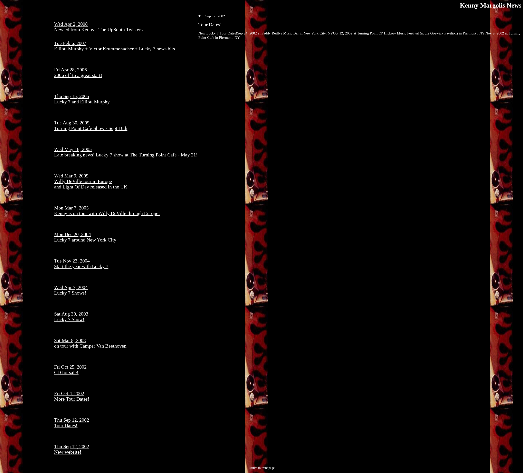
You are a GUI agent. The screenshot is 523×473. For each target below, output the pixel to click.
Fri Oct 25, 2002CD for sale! (70, 369)
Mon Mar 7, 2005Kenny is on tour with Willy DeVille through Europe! (107, 210)
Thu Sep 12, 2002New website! (71, 449)
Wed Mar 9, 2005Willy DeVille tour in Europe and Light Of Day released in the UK (90, 181)
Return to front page (262, 468)
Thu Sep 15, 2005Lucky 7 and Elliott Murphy (82, 99)
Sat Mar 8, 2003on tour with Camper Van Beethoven (90, 343)
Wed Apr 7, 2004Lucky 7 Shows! (71, 290)
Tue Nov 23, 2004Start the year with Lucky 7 (81, 263)
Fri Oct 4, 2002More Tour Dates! (71, 396)
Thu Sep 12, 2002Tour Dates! (71, 422)
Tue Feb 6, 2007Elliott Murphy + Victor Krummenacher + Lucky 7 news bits (114, 46)
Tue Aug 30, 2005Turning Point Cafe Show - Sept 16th (90, 125)
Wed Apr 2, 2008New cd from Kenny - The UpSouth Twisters (98, 26)
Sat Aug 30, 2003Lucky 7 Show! (71, 316)
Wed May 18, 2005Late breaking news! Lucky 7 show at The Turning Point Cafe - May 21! (126, 152)
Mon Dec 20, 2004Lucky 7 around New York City (85, 237)
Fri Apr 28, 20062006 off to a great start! (78, 72)
